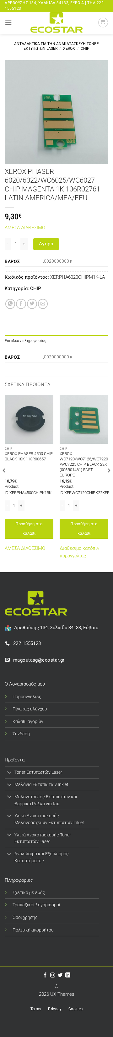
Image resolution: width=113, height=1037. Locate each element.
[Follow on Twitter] (60, 975)
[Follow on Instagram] (52, 975)
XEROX (69, 48)
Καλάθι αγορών (28, 721)
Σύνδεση (21, 733)
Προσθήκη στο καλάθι (29, 528)
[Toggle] (9, 773)
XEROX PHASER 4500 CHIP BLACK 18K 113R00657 (29, 456)
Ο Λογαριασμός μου (25, 684)
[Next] (108, 483)
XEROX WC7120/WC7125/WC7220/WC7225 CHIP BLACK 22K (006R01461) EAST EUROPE (84, 464)
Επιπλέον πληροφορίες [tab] (25, 341)
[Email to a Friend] (43, 304)
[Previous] (4, 483)
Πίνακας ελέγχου (30, 708)
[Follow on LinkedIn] (67, 975)
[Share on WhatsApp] (10, 304)
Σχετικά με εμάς (29, 892)
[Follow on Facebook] (45, 975)
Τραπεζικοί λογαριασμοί (36, 904)
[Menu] (8, 22)
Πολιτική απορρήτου (33, 929)
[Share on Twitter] (32, 304)
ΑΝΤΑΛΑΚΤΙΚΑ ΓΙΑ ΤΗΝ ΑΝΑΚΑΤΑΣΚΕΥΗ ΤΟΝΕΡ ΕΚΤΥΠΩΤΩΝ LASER (56, 46)
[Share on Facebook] (21, 304)
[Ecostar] (56, 22)
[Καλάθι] (103, 22)
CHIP (85, 48)
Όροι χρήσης (25, 917)
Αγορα (46, 244)
